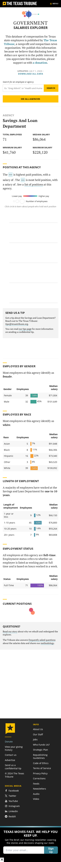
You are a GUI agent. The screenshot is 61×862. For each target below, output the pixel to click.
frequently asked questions (42, 640)
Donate (9, 741)
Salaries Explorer (31, 28)
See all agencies (30, 98)
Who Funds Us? (41, 744)
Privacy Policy (40, 773)
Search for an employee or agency (18, 82)
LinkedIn (13, 811)
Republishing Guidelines (40, 756)
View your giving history (14, 748)
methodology (47, 643)
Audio (36, 793)
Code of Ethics (40, 763)
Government (30, 23)
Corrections (39, 778)
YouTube (13, 801)
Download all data (30, 73)
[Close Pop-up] (2, 860)
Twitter (12, 795)
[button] (30, 844)
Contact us (10, 754)
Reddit (12, 816)
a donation (40, 62)
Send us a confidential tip (13, 767)
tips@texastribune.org (16, 324)
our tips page (25, 328)
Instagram (14, 806)
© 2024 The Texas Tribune (14, 775)
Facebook (14, 790)
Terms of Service (42, 768)
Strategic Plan (40, 749)
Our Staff (38, 734)
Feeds (36, 783)
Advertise (10, 760)
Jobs (35, 739)
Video (36, 798)
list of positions (33, 184)
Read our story (10, 631)
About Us (38, 729)
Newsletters (39, 788)
